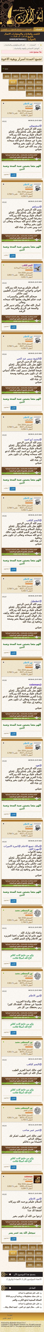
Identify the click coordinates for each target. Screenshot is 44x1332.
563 (16, 76)
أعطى (30, 115)
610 (39, 82)
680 (30, 94)
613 (13, 82)
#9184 (4, 354)
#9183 (4, 283)
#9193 (4, 1060)
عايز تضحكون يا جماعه (27, 1293)
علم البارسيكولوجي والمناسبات (14, 45)
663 (39, 94)
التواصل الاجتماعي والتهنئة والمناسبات (26, 48)
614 (39, 88)
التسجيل (28, 29)
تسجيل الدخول (16, 29)
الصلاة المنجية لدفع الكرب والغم (27, 1300)
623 (13, 88)
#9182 (4, 202)
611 (30, 82)
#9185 (4, 435)
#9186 (4, 516)
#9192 (4, 991)
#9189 (4, 761)
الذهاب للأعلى (6, 1318)
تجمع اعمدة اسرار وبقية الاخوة (21, 59)
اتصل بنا (9, 1315)
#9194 (4, 1126)
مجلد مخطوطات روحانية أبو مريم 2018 (21, 1296)
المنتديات (39, 29)
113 (33, 76)
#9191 (4, 928)
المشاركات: (28, 113)
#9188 (4, 680)
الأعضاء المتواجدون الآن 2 (32, 1279)
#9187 (4, 597)
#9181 (4, 121)
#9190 (4, 842)
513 (24, 76)
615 (30, 88)
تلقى (15, 113)
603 (7, 76)
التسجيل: (29, 111)
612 (22, 82)
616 (21, 88)
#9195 (4, 1194)
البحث (5, 29)
